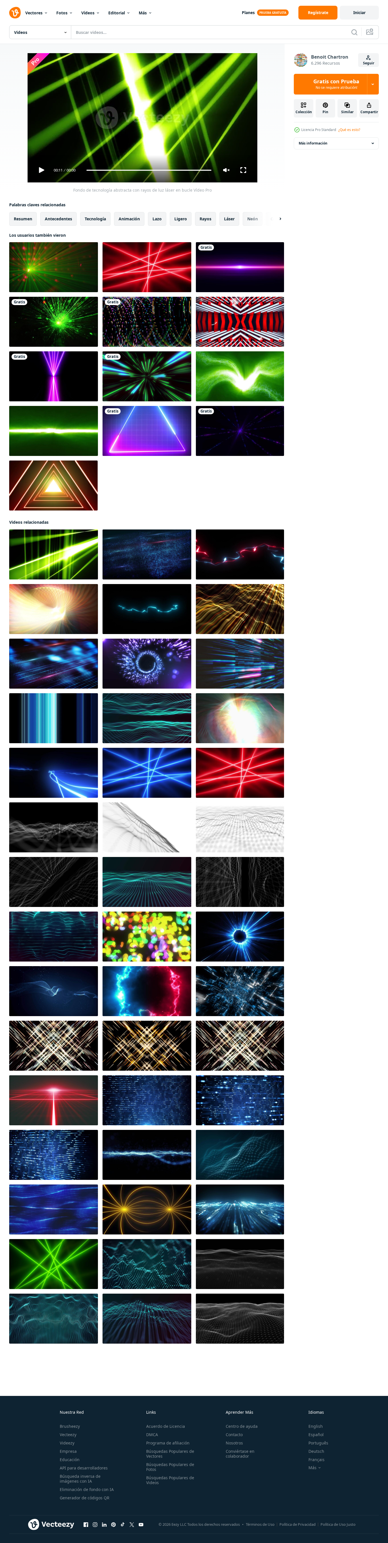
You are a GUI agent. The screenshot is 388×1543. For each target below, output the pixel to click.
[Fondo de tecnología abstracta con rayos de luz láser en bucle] (53, 554)
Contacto (234, 1434)
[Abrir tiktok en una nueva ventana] (122, 1524)
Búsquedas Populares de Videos (170, 1480)
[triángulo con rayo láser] (147, 431)
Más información (313, 143)
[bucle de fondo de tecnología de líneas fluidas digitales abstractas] (147, 1264)
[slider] (148, 170)
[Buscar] (354, 32)
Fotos (61, 13)
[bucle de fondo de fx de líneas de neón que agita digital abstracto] (53, 937)
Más (143, 13)
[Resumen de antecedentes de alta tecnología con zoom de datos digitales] (240, 991)
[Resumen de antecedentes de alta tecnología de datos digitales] (240, 1209)
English (315, 1426)
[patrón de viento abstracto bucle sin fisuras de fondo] (53, 609)
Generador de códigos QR (84, 1497)
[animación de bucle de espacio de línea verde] (147, 376)
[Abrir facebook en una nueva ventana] (86, 1524)
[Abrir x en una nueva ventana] (132, 1524)
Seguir (368, 63)
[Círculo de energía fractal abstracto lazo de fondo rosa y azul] (147, 991)
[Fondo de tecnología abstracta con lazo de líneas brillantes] (147, 1100)
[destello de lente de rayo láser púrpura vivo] (240, 267)
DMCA (152, 1434)
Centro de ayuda (242, 1426)
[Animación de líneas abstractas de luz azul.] (53, 718)
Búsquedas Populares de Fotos (170, 1467)
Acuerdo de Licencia (165, 1426)
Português (318, 1443)
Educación (70, 1459)
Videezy (67, 1443)
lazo (157, 218)
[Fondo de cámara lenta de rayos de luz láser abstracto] (147, 267)
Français (316, 1459)
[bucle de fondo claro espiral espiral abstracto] (147, 664)
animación (129, 218)
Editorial (116, 13)
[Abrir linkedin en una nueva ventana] (104, 1524)
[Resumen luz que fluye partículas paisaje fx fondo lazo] (53, 991)
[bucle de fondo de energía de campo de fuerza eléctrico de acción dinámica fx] (240, 554)
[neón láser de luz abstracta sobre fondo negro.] (240, 431)
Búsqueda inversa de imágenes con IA (80, 1478)
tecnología (95, 218)
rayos (205, 218)
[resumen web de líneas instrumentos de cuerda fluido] (53, 1209)
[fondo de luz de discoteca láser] (53, 322)
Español (316, 1434)
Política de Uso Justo (338, 1524)
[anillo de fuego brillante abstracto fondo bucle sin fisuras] (240, 937)
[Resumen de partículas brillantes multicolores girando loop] (147, 937)
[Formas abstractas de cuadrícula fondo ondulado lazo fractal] (240, 1319)
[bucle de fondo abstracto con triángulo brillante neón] (53, 486)
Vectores (34, 13)
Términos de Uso (260, 1524)
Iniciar (359, 12)
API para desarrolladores (84, 1468)
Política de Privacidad (297, 1524)
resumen (23, 218)
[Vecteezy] (15, 12)
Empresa (68, 1451)
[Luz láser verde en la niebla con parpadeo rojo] (53, 267)
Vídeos (87, 13)
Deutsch (316, 1451)
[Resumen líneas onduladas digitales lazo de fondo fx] (147, 718)
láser (229, 218)
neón (252, 218)
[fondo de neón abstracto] (53, 376)
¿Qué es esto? (349, 129)
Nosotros (234, 1443)
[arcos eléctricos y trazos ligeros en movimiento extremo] (53, 773)
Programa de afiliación (168, 1443)
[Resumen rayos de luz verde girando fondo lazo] (53, 1264)
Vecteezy (68, 1434)
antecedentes (58, 218)
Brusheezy (70, 1426)
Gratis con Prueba (336, 84)
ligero (180, 218)
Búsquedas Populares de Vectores (170, 1453)
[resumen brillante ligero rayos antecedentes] (240, 664)
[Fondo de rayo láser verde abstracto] (53, 431)
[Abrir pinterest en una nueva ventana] (113, 1524)
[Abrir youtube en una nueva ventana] (141, 1524)
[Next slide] (275, 219)
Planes (248, 12)
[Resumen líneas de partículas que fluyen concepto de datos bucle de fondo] (147, 554)
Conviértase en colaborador (240, 1453)
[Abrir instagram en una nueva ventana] (95, 1524)
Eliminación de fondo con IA (87, 1489)
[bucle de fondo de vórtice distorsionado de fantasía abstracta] (240, 376)
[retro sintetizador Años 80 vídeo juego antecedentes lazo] (53, 1100)
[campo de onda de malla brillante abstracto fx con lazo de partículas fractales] (147, 1155)
